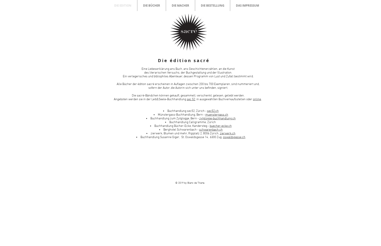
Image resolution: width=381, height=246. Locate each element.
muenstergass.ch (216, 115)
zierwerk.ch (227, 133)
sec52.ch (213, 111)
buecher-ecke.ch (221, 126)
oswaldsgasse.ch (234, 137)
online (257, 99)
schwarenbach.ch (211, 130)
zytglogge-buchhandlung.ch (217, 118)
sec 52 (191, 99)
